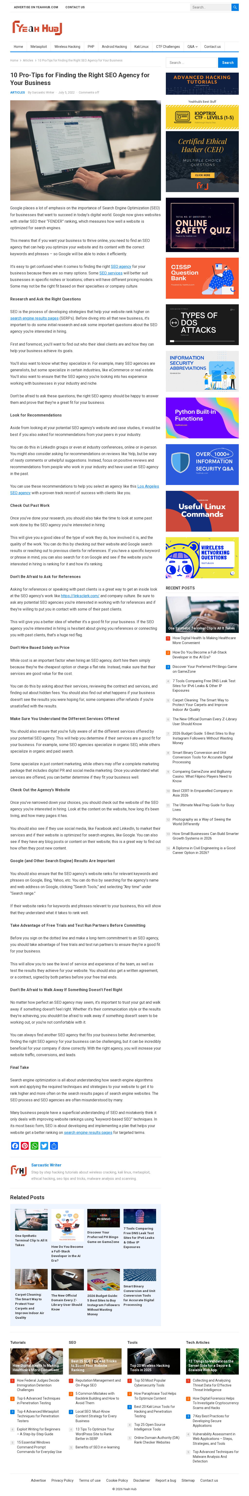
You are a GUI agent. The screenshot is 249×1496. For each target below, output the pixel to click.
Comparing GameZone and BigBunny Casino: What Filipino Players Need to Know (202, 776)
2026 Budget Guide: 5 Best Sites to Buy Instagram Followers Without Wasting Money (103, 1305)
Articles (28, 60)
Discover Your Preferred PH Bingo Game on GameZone (103, 1236)
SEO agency (121, 266)
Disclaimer (141, 1480)
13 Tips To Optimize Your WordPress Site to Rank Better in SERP (95, 1434)
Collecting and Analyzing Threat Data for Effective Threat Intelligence (212, 1385)
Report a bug (166, 1480)
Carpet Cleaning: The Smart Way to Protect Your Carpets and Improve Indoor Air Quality (201, 705)
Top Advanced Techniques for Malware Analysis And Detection (216, 1456)
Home (18, 47)
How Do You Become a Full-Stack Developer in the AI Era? (200, 654)
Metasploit (39, 47)
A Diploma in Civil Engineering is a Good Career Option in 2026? (204, 850)
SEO (72, 1342)
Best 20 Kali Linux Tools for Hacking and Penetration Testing (154, 1411)
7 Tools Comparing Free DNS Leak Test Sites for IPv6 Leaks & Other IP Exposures (139, 1237)
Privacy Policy (62, 1480)
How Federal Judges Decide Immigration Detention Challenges (38, 1385)
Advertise (38, 1480)
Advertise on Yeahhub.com (36, 7)
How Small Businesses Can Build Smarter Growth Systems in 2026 (206, 836)
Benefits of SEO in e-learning (98, 1447)
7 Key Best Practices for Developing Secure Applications (211, 1421)
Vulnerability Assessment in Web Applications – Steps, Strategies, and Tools (214, 1438)
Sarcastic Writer (43, 92)
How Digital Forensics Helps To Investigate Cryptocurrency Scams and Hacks (216, 1403)
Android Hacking (114, 47)
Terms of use (90, 1480)
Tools (132, 1342)
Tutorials (18, 1342)
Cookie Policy (117, 1480)
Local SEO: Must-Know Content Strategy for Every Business (96, 1416)
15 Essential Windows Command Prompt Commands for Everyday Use (39, 1447)
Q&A (191, 47)
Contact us (75, 7)
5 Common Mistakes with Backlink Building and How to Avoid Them (97, 1398)
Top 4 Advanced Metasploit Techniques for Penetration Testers (38, 1416)
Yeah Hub (130, 1489)
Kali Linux (141, 47)
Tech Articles (198, 1342)
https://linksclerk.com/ (80, 596)
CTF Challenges (168, 47)
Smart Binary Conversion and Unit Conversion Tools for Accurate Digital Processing (139, 1295)
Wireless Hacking (67, 47)
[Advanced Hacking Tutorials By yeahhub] (202, 93)
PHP (91, 47)
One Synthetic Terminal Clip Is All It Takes (31, 1240)
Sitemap (188, 1480)
